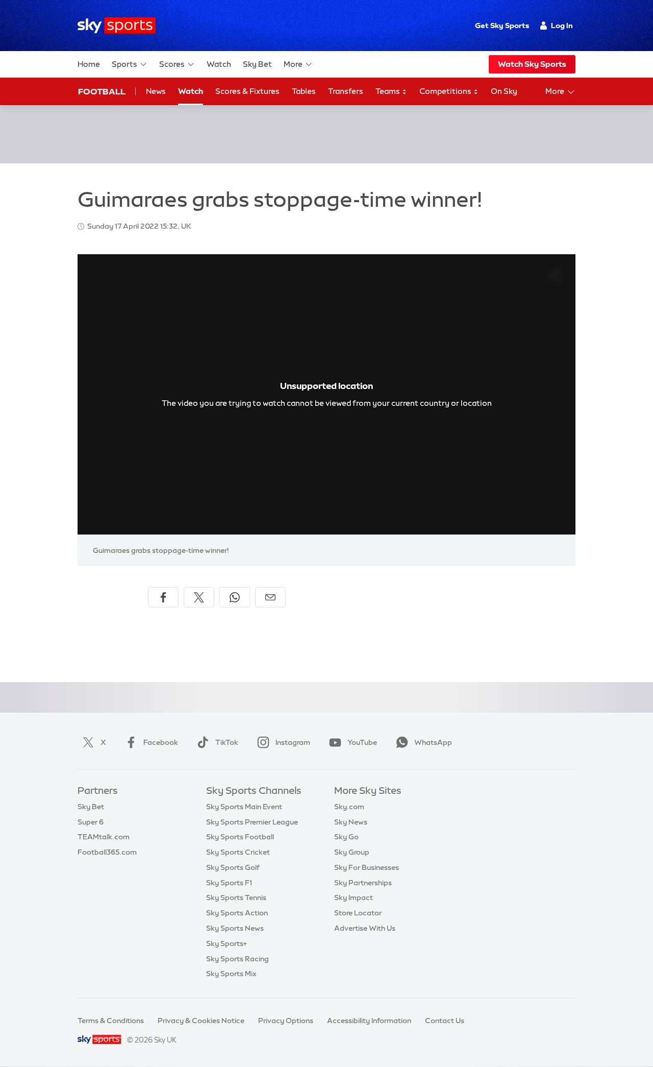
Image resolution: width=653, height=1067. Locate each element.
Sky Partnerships (363, 882)
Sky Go (346, 836)
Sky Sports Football (240, 836)
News (156, 91)
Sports (124, 64)
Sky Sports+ (226, 943)
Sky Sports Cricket (238, 852)
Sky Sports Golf (233, 867)
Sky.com (349, 806)
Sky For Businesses (366, 867)
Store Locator (358, 912)
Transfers (345, 91)
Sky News (350, 822)
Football (101, 91)
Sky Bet (257, 64)
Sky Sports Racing (237, 958)
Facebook (160, 742)
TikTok (226, 742)
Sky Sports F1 (229, 882)
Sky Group (351, 852)
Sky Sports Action (237, 912)
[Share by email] (270, 597)
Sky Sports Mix (231, 973)
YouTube (362, 742)
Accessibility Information (369, 1020)
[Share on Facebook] (163, 597)
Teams (388, 91)
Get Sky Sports (502, 25)
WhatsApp (433, 742)
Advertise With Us (364, 928)
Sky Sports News (235, 928)
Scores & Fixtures (247, 91)
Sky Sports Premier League (252, 822)
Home (89, 64)
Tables (304, 91)
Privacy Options (285, 1020)
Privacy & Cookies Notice (201, 1020)
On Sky (504, 91)
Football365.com (107, 852)
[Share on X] (199, 597)
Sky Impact (353, 897)
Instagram (292, 742)
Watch (219, 64)
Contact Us (444, 1020)
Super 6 (91, 822)
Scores (172, 64)
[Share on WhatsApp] (234, 597)
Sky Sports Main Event (244, 806)
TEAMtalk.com (104, 836)
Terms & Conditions (111, 1020)
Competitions (446, 91)
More (293, 64)
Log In (562, 25)
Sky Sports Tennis (236, 897)
